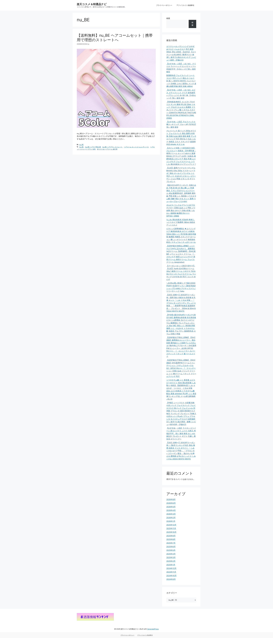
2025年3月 (171, 557)
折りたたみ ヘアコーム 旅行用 (107, 149)
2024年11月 (171, 572)
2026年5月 (171, 507)
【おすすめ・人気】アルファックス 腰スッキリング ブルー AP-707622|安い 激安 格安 (181, 124)
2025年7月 (170, 543)
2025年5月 (170, 550)
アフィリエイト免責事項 (185, 5)
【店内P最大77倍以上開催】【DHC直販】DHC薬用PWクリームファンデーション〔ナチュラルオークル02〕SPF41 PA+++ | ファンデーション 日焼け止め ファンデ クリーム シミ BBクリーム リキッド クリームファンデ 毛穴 (181, 368)
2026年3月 (171, 514)
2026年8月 (171, 499)
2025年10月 (171, 532)
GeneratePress (153, 629)
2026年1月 (170, 521)
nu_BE (81, 144)
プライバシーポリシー (164, 5)
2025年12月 (171, 525)
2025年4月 (171, 554)
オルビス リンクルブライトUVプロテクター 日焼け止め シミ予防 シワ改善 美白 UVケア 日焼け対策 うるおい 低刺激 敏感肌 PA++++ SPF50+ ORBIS (180, 210)
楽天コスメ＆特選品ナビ (92, 4)
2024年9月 (171, 579)
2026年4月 (171, 510)
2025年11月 (171, 528)
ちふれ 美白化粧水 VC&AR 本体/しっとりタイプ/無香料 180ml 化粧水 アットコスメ (180, 222)
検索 (168, 18)
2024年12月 (171, 568)
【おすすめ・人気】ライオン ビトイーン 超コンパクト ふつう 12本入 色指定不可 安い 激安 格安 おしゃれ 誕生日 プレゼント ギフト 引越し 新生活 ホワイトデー (181, 433)
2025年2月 (170, 561)
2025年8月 (170, 539)
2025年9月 (171, 536)
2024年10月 (171, 576)
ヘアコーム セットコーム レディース (136, 147)
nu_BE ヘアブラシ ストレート (112, 147)
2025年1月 (170, 565)
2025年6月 (171, 547)
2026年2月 (171, 518)
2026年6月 (171, 503)
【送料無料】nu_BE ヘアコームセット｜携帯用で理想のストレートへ (115, 37)
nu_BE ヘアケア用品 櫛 (93, 147)
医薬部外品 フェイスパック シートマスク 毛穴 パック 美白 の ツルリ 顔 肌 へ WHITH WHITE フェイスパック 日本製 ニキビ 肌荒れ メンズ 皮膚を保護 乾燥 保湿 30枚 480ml (181, 80)
